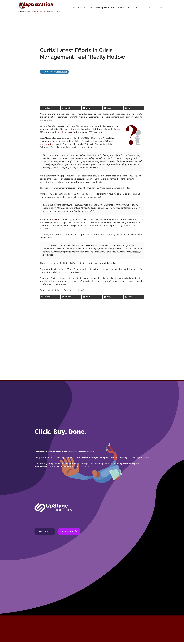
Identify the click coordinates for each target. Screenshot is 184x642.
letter (54, 219)
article (56, 141)
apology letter (46, 144)
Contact (151, 7)
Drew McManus (61, 72)
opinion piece (66, 132)
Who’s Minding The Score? (102, 7)
